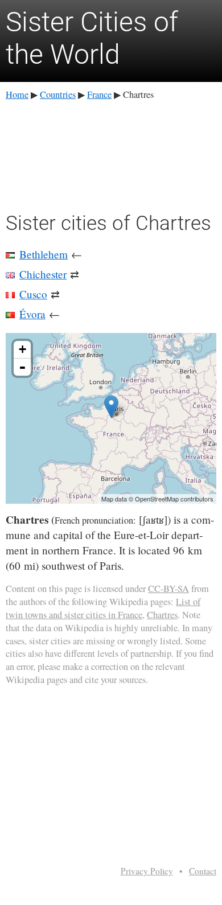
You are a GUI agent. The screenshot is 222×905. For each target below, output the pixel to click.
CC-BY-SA (168, 588)
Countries (58, 94)
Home (17, 94)
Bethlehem (43, 254)
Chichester (43, 274)
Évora (32, 314)
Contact (202, 871)
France (99, 94)
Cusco (33, 294)
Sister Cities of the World (92, 38)
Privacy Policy (147, 871)
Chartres (162, 614)
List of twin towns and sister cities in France (103, 608)
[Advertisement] (111, 154)
